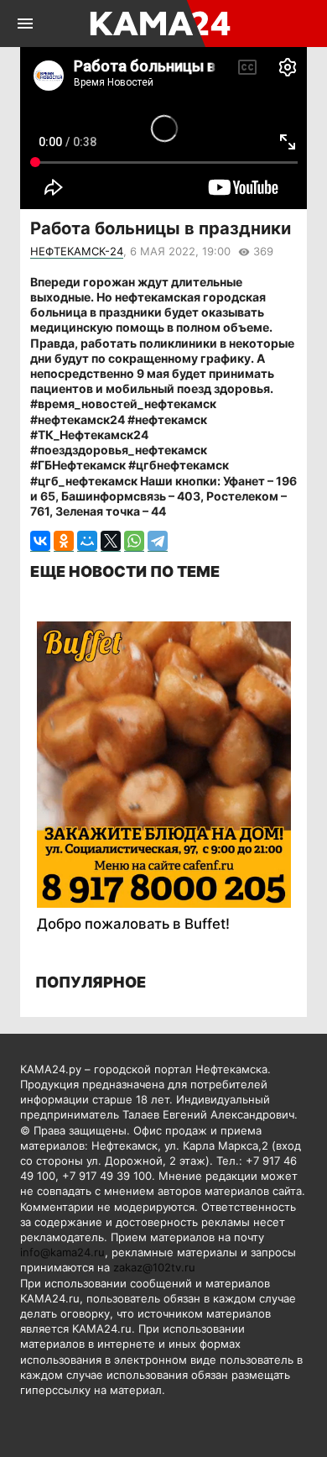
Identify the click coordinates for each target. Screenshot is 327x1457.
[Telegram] (158, 541)
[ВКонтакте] (40, 541)
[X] (111, 541)
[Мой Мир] (87, 541)
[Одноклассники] (64, 541)
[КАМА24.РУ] (162, 23)
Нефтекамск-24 (76, 251)
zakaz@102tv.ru (154, 1267)
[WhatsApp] (134, 541)
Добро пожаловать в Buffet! (133, 923)
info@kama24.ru (62, 1252)
